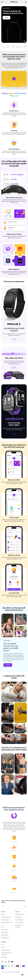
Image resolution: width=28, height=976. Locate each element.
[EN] (24, 975)
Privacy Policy (4, 932)
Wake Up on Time (20, 914)
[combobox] (24, 974)
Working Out (18, 917)
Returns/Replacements (7, 923)
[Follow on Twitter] (5, 962)
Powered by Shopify (14, 972)
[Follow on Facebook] (2, 962)
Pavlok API (4, 957)
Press (2, 927)
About (2, 914)
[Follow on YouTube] (12, 962)
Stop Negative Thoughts (19, 926)
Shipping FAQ (4, 935)
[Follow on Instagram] (9, 962)
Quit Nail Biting (19, 919)
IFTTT (2, 944)
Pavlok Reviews (5, 937)
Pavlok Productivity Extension (6, 953)
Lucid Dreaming (19, 922)
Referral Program (5, 919)
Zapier (3, 947)
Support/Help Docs (6, 917)
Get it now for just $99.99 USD (11, 15)
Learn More (7, 665)
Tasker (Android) (5, 950)
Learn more (14, 339)
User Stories (4, 929)
